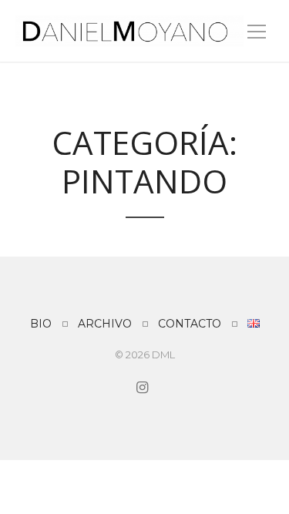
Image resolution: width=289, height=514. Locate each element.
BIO (41, 324)
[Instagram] (141, 387)
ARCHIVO (105, 324)
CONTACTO (189, 324)
